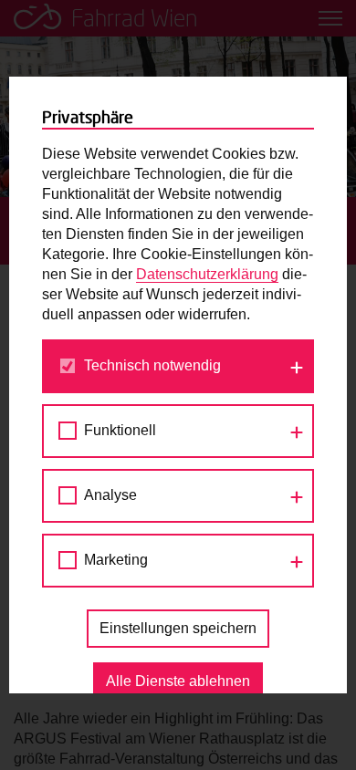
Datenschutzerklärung (207, 274)
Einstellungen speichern (178, 628)
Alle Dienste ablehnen (178, 681)
